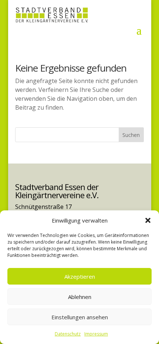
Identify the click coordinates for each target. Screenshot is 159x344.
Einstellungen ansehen (79, 317)
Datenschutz (68, 334)
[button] (148, 220)
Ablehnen (79, 296)
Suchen (131, 134)
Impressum (96, 334)
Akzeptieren (79, 276)
